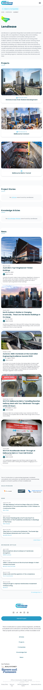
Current (15, 12)
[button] (40, 3)
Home (2, 12)
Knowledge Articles (14, 219)
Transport (5, 164)
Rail (4, 166)
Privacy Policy (4, 684)
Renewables (6, 127)
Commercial (6, 90)
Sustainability (6, 124)
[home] (7, 3)
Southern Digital (24, 681)
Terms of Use (12, 685)
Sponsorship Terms (36, 684)
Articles (14, 197)
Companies (9, 12)
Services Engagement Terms (23, 685)
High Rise (5, 93)
